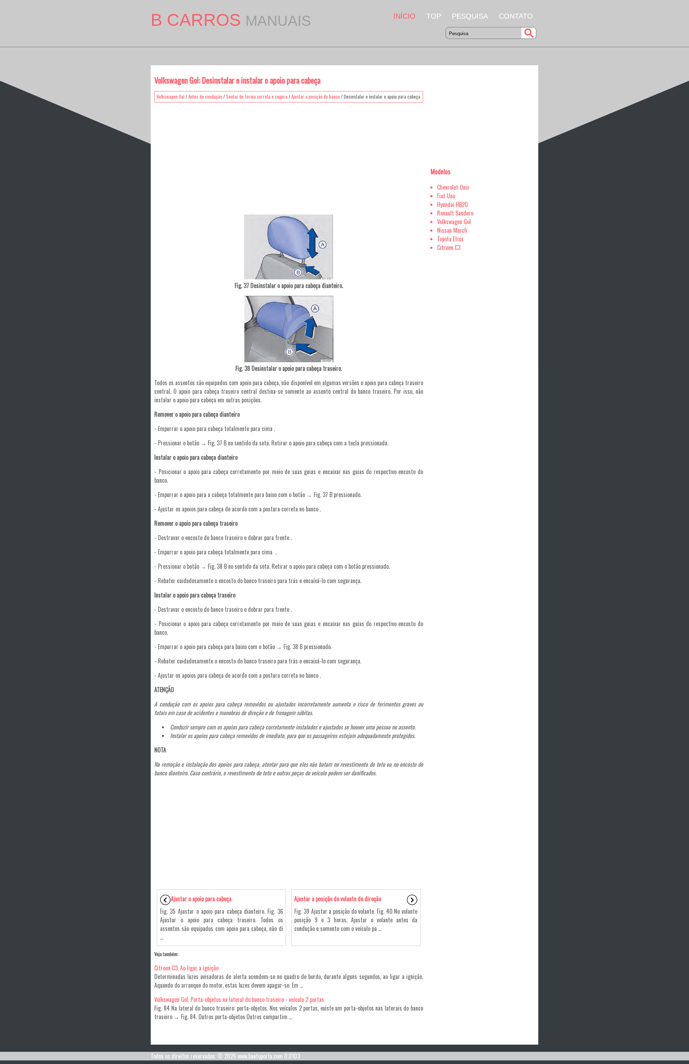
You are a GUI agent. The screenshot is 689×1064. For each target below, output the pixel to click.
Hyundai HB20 (452, 204)
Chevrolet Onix (453, 187)
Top (433, 16)
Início (404, 16)
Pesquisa (470, 16)
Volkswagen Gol (170, 96)
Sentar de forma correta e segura (256, 96)
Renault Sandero (455, 213)
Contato (516, 16)
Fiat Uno (446, 195)
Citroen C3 (448, 247)
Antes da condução (205, 96)
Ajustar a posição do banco (315, 96)
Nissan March (452, 230)
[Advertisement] (288, 156)
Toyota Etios (450, 239)
